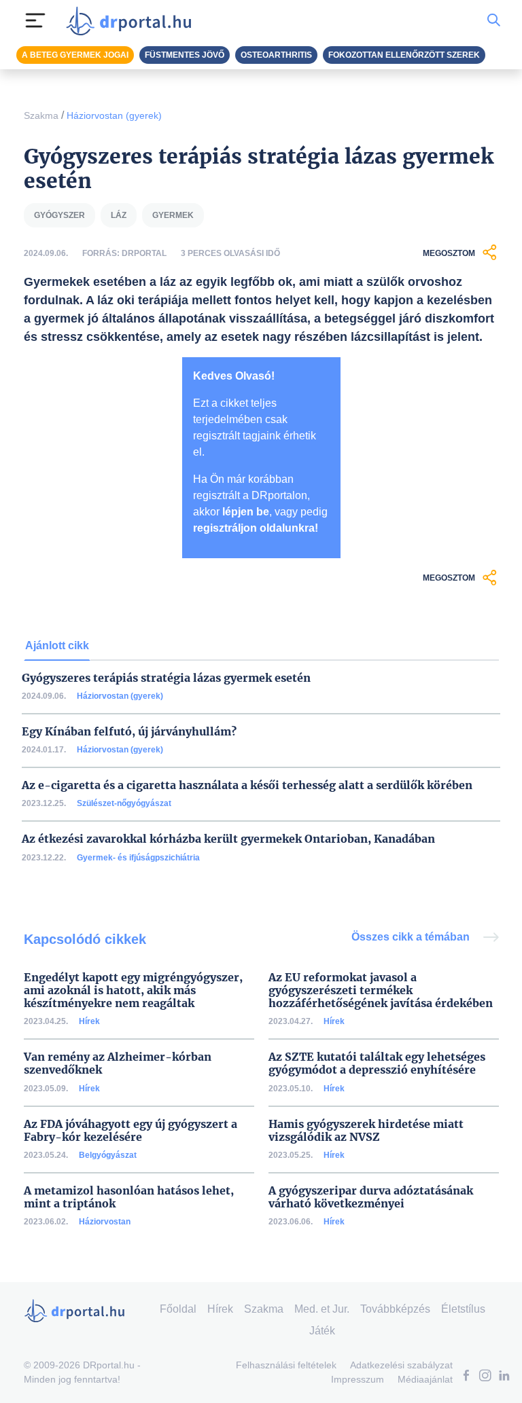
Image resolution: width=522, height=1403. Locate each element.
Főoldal (178, 1309)
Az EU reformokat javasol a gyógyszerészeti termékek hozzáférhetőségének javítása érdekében (380, 990)
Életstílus (463, 1309)
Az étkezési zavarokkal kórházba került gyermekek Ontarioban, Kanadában (228, 839)
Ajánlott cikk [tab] (57, 645)
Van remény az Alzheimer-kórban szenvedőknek (117, 1063)
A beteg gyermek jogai (75, 55)
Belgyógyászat (108, 1155)
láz (118, 215)
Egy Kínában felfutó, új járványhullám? (129, 731)
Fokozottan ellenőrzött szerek (404, 55)
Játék (322, 1330)
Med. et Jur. (321, 1309)
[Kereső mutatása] (494, 20)
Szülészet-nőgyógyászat (124, 803)
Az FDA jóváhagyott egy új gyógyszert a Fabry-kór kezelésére (130, 1131)
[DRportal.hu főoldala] (133, 20)
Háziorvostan (104, 1221)
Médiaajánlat (425, 1379)
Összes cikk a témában (411, 937)
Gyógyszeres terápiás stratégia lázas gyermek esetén (166, 678)
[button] (466, 1376)
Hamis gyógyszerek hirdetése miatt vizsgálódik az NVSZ (366, 1131)
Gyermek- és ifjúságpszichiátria (138, 857)
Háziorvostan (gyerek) (114, 115)
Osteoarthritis (276, 55)
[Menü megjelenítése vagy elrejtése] (35, 20)
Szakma (41, 115)
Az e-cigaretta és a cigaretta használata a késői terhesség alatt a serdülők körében (247, 785)
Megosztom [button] (449, 253)
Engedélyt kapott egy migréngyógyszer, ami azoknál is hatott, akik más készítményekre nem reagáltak (133, 990)
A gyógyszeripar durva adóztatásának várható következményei (370, 1197)
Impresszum (357, 1379)
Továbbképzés (395, 1309)
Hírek (89, 1021)
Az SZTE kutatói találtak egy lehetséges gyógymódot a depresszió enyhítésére (376, 1063)
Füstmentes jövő (184, 55)
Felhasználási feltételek (286, 1365)
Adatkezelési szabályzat (401, 1365)
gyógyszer (59, 215)
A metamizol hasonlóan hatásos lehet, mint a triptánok (129, 1197)
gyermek (173, 215)
